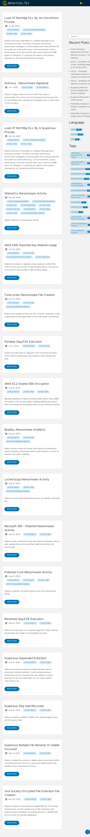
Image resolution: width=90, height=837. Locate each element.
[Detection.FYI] (17, 3)
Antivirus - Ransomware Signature (26, 83)
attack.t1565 (43, 392)
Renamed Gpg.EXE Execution (23, 619)
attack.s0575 (29, 580)
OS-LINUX (76, 212)
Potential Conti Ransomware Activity (28, 572)
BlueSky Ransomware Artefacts (24, 429)
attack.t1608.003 (42, 257)
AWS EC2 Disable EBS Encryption (26, 383)
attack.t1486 (12, 33)
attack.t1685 (26, 33)
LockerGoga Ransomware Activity (26, 479)
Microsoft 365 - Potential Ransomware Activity (29, 528)
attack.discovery (28, 205)
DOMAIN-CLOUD (78, 207)
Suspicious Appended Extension (25, 658)
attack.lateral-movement (18, 201)
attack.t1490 (12, 213)
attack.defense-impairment (34, 30)
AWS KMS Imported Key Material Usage (30, 245)
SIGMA (75, 129)
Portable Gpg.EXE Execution (23, 341)
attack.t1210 (11, 205)
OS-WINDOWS (78, 202)
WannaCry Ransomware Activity (25, 193)
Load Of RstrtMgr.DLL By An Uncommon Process (31, 20)
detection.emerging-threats (33, 213)
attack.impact (13, 30)
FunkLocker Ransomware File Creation (29, 295)
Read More (12, 66)
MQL (74, 139)
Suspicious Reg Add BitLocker (24, 706)
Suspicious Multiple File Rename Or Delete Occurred (31, 747)
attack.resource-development (19, 257)
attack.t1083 (45, 205)
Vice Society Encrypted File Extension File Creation (32, 793)
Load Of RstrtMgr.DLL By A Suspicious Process (30, 130)
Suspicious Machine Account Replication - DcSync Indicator (80, 90)
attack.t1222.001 (13, 209)
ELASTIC (76, 134)
